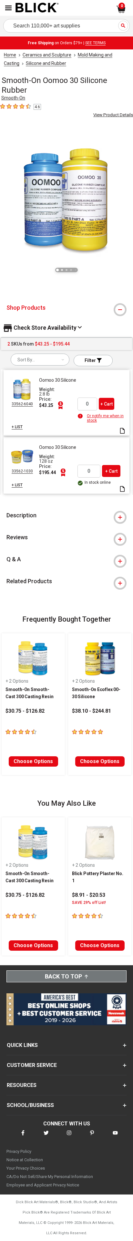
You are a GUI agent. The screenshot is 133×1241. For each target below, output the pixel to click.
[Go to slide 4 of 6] (71, 270)
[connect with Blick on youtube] (115, 1137)
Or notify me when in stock (105, 418)
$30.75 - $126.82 (25, 711)
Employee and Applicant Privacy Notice (42, 1185)
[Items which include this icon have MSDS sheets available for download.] (122, 431)
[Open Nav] (8, 7)
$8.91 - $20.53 (88, 895)
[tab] (66, 308)
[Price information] (60, 405)
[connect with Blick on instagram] (69, 1137)
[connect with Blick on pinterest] (92, 1137)
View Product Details (113, 114)
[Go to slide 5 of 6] (75, 270)
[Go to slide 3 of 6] (66, 270)
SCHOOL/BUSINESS (30, 1105)
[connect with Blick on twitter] (46, 1137)
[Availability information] (81, 416)
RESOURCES (21, 1085)
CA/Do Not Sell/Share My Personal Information (49, 1176)
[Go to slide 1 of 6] (57, 270)
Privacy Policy (18, 1151)
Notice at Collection (24, 1159)
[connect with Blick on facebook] (22, 1137)
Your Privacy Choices (25, 1168)
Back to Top (63, 976)
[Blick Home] (37, 8)
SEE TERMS (95, 43)
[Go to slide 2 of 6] (62, 270)
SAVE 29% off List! (89, 902)
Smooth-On (13, 97)
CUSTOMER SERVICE (32, 1065)
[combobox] (40, 360)
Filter (91, 360)
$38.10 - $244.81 (91, 711)
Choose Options (33, 761)
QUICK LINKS (22, 1045)
